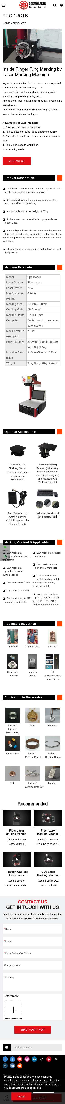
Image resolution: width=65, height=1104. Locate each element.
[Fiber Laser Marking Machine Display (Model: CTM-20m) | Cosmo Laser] (48, 818)
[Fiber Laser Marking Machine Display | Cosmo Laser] (17, 818)
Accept (21, 1096)
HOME (6, 23)
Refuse (43, 1096)
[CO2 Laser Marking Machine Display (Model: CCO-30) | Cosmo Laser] (48, 859)
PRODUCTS (19, 23)
